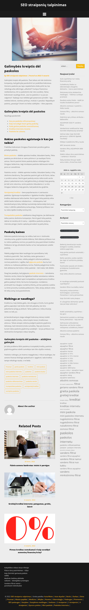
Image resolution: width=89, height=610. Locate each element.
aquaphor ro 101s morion (69, 356)
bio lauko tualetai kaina (66, 384)
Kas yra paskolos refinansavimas (22, 121)
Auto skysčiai (59, 596)
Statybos (24, 602)
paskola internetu (36, 273)
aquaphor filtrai (66, 346)
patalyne (63, 448)
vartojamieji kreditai (32, 386)
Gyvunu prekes (35, 605)
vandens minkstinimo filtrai (70, 473)
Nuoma (48, 599)
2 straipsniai (62, 602)
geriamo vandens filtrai (71, 387)
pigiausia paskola (36, 262)
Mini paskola (47, 605)
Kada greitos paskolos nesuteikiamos (23, 126)
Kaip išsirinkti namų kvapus (70, 298)
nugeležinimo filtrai (69, 422)
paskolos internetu (12, 376)
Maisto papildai (21, 599)
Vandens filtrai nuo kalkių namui (72, 287)
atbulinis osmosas (69, 380)
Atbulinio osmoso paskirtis (69, 331)
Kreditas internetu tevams (19, 129)
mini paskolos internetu (14, 372)
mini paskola (41, 367)
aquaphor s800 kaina (67, 368)
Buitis (68, 596)
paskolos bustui (40, 372)
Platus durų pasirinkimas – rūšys (16, 570)
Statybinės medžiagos (38, 602)
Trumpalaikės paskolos (13, 215)
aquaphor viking (66, 375)
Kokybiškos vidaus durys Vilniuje (16, 568)
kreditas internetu (70, 406)
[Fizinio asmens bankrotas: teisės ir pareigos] (29, 444)
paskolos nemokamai (29, 376)
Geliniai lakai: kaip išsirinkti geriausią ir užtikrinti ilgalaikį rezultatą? (70, 136)
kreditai (30, 367)
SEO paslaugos (14, 602)
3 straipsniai (73, 602)
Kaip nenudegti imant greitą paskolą (23, 124)
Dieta (82, 596)
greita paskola (19, 367)
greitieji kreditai (69, 395)
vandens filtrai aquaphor (70, 456)
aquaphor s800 (65, 366)
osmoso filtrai (67, 429)
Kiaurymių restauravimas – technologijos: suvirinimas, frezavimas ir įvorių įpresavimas (71, 292)
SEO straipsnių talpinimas (43, 4)
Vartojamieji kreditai (12, 192)
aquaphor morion (66, 351)
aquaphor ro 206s (66, 361)
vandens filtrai (68, 452)
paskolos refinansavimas (14, 381)
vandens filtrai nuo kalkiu (69, 464)
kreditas (63, 403)
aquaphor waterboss (67, 378)
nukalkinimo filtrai (69, 425)
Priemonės (78, 599)
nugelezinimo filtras (70, 419)
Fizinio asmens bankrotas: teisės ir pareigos (29, 465)
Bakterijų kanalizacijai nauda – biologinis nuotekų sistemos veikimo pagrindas (71, 246)
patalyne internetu (74, 448)
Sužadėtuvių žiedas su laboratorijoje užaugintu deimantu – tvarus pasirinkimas (71, 86)
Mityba (40, 599)
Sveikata (52, 602)
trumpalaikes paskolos (13, 386)
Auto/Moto (48, 596)
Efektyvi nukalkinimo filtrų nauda (72, 142)
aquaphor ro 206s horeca (69, 363)
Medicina (32, 599)
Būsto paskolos (10, 155)
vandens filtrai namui (70, 459)
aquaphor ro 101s (66, 354)
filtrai (77, 383)
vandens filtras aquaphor (70, 468)
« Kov (71, 198)
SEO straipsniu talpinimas (17, 76)
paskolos (28, 372)
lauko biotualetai (65, 409)
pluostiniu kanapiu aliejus (67, 450)
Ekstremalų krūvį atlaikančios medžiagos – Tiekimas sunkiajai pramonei (71, 94)
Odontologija (58, 599)
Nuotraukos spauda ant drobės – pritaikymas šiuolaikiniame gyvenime (72, 268)
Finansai (9, 367)
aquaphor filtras (66, 349)
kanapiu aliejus (64, 400)
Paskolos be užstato (17, 131)
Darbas (75, 596)
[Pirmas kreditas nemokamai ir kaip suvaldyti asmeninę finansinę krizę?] (29, 528)
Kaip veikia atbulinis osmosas (70, 274)
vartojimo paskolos (12, 391)
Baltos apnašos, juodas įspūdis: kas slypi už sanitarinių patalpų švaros (71, 260)
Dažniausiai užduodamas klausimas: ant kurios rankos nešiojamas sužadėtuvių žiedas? (71, 325)
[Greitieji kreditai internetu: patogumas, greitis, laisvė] (29, 484)
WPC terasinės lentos (67, 145)
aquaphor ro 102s (66, 358)
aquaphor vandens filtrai (70, 372)
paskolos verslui (31, 381)
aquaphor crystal (66, 344)
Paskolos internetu (61, 605)
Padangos (68, 599)
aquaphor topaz (77, 370)
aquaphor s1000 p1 (65, 370)
